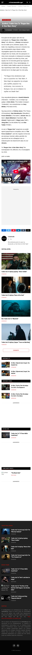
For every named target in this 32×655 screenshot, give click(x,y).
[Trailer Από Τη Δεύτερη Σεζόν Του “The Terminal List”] (5, 557)
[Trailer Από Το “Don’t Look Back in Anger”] (5, 579)
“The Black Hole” (16, 473)
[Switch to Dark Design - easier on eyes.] (30, 2)
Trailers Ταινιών (6, 19)
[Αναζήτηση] (27, 2)
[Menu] (2, 2)
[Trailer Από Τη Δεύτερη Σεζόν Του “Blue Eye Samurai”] (5, 531)
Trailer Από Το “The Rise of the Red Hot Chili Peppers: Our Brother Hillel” (20, 587)
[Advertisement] (16, 206)
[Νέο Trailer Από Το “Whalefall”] (16, 308)
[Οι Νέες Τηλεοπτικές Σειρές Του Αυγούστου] (6, 365)
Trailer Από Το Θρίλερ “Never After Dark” (12, 295)
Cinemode (9, 30)
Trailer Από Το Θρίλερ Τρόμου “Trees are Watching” (15, 342)
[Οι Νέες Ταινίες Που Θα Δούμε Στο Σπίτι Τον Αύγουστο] (6, 387)
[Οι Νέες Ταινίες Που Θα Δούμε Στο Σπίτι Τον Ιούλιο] (6, 396)
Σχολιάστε (16, 350)
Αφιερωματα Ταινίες (7, 381)
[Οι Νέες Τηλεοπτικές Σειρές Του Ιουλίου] (6, 373)
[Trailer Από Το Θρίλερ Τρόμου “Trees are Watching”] (16, 332)
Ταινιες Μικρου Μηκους (8, 468)
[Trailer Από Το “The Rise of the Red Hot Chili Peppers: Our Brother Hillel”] (5, 587)
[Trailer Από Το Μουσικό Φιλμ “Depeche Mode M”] (5, 598)
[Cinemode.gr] (16, 2)
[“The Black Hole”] (6, 475)
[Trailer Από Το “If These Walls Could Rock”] (6, 435)
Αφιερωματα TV (6, 358)
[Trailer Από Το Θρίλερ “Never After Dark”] (16, 285)
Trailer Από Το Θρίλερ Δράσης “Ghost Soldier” (14, 271)
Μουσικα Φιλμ (6, 428)
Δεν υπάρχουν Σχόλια (25, 30)
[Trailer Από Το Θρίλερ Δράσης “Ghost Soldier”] (16, 261)
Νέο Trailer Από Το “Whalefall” (9, 319)
